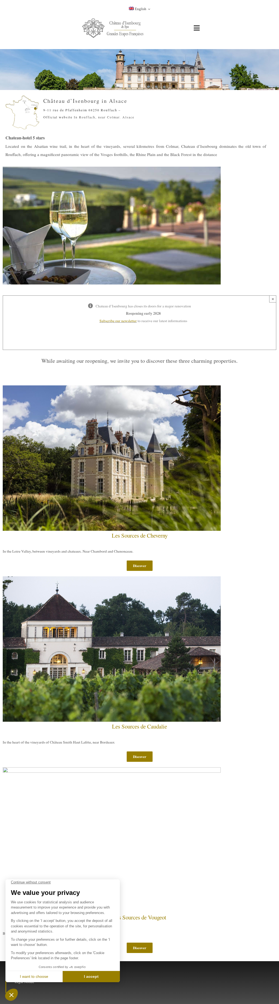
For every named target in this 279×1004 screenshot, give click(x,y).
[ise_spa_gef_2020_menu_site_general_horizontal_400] (113, 19)
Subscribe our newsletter (118, 320)
